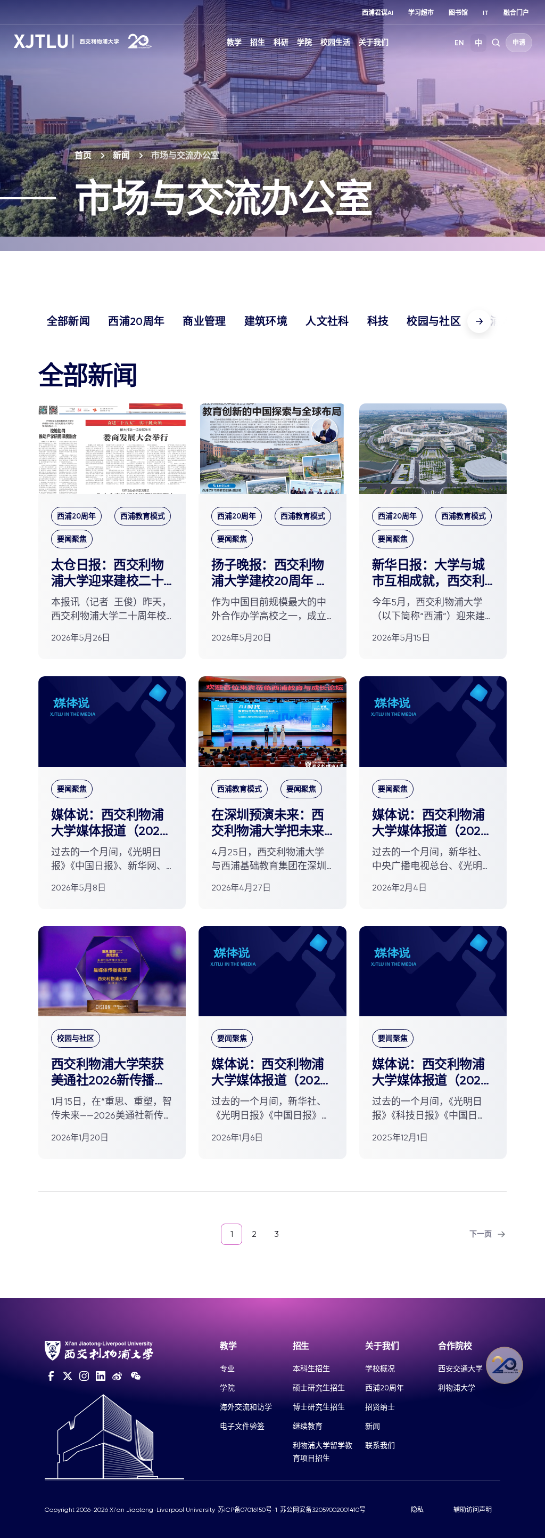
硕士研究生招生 (319, 1387)
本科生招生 (311, 1368)
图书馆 (458, 13)
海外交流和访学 (246, 1407)
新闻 (121, 155)
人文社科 (327, 321)
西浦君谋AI (377, 13)
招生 (257, 42)
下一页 (480, 1234)
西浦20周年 (136, 321)
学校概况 (380, 1368)
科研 (281, 42)
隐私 (417, 1509)
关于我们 (374, 42)
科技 (378, 321)
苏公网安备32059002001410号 (323, 1509)
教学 (234, 42)
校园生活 (335, 42)
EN (459, 42)
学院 (304, 42)
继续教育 (308, 1426)
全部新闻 (68, 321)
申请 (519, 42)
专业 (227, 1368)
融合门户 (516, 13)
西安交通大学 (460, 1368)
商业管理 (204, 321)
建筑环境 (265, 321)
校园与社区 (434, 321)
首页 (83, 155)
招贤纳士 (380, 1407)
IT (486, 13)
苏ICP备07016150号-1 (247, 1509)
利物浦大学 (456, 1387)
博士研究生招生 (319, 1407)
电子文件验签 (242, 1426)
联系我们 (380, 1445)
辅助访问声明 (472, 1509)
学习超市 (421, 13)
